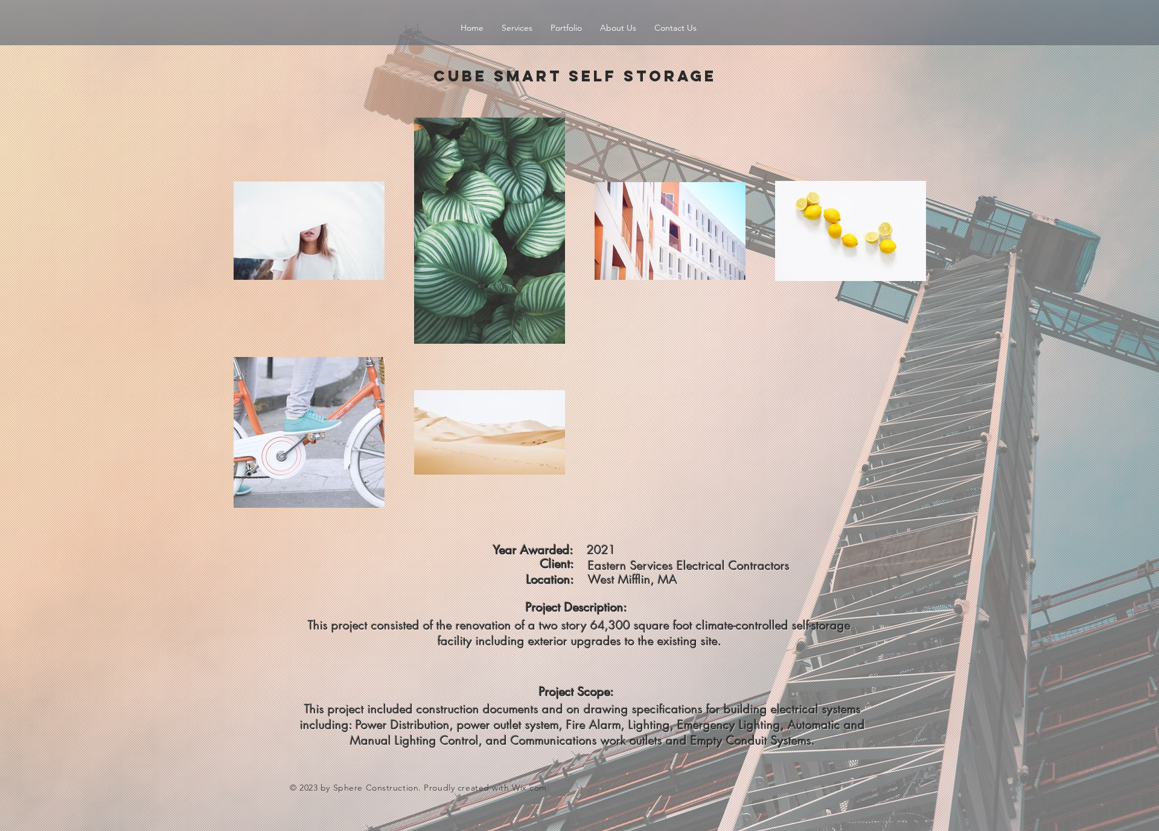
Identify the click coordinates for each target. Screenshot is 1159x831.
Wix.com (529, 787)
